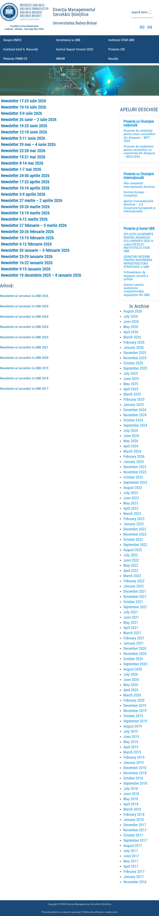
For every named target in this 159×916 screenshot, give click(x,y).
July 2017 (130, 851)
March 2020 (132, 695)
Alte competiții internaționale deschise (139, 184)
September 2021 (135, 607)
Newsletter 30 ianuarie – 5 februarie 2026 (35, 250)
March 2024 (132, 451)
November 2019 (135, 711)
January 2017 (133, 877)
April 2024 (130, 446)
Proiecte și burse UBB (139, 228)
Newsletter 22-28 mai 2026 (23, 150)
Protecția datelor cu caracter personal (61, 912)
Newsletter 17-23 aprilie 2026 (25, 181)
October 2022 (133, 539)
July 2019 (130, 731)
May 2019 (130, 742)
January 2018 (133, 820)
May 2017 (130, 861)
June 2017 (131, 856)
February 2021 (134, 638)
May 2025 (130, 384)
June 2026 (131, 322)
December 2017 (134, 825)
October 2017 (133, 835)
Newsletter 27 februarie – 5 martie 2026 (34, 225)
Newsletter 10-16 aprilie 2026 (25, 188)
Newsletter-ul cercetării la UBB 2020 (24, 358)
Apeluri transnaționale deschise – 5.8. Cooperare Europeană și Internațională (140, 206)
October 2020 (133, 659)
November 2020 (135, 654)
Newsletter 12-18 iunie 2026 (24, 131)
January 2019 (133, 763)
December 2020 (134, 648)
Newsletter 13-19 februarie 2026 (27, 237)
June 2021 (131, 617)
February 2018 (134, 814)
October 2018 (133, 778)
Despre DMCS (12, 40)
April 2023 (130, 508)
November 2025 (135, 358)
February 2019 (134, 757)
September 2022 (135, 545)
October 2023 (133, 477)
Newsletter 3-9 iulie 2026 (21, 113)
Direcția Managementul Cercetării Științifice (74, 12)
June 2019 (131, 737)
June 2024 (131, 436)
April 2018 (130, 804)
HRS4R (60, 59)
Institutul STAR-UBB (121, 40)
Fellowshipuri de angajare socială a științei (136, 275)
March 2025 (132, 394)
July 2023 (130, 493)
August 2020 (132, 669)
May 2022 (130, 565)
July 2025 (130, 373)
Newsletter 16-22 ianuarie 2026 (27, 262)
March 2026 (132, 337)
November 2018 (135, 773)
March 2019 (132, 752)
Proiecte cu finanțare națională (139, 123)
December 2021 (134, 591)
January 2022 (133, 586)
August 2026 (132, 311)
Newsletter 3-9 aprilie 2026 (23, 194)
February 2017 (134, 872)
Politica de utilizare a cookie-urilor (100, 912)
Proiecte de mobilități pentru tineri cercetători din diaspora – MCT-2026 (139, 136)
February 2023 (134, 519)
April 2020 (130, 690)
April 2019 (130, 747)
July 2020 (130, 674)
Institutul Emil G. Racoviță (20, 49)
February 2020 (134, 700)
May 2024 (130, 441)
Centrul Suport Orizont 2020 (74, 49)
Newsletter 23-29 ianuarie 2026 (27, 256)
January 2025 (133, 405)
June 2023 (131, 498)
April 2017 (130, 866)
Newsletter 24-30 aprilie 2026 (25, 175)
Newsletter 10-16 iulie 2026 (23, 107)
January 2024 (133, 462)
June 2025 (131, 379)
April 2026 (130, 332)
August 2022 (132, 550)
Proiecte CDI (116, 49)
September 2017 (135, 840)
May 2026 (130, 327)
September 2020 (135, 664)
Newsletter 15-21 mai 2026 (23, 156)
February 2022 (134, 581)
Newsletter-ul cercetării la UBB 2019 (24, 368)
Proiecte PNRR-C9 (15, 59)
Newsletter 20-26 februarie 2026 (27, 231)
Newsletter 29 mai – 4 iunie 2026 (28, 144)
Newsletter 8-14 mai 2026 (22, 163)
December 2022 (134, 529)
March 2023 (132, 514)
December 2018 (134, 768)
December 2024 (134, 410)
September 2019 (135, 721)
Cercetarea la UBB (68, 40)
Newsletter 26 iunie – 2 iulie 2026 (29, 119)
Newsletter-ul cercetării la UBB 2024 (24, 317)
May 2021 (130, 622)
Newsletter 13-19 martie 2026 (25, 212)
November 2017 (135, 830)
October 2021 (133, 602)
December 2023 (134, 467)
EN (149, 27)
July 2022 (130, 555)
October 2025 (133, 363)
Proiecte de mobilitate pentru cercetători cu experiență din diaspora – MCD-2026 (139, 151)
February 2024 (134, 456)
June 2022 (131, 560)
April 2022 (130, 571)
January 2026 (133, 348)
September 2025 (135, 368)
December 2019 (134, 705)
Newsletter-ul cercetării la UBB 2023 (24, 327)
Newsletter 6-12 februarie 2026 (26, 244)
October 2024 (133, 420)
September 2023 (135, 482)
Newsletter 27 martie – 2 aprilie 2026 (31, 200)
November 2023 (135, 472)
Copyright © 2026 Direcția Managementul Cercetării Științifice (79, 904)
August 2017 (132, 846)
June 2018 (131, 794)
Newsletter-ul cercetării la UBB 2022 (24, 337)
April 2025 (130, 389)
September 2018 (135, 783)
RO (142, 27)
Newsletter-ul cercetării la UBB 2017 (24, 389)
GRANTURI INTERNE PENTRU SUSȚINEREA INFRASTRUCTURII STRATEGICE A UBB (138, 262)
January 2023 (133, 524)
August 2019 (132, 726)
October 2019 (133, 716)
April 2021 (130, 628)
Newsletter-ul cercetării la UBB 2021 (24, 347)
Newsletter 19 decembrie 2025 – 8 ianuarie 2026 (41, 275)
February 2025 (134, 399)
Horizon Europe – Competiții (135, 193)
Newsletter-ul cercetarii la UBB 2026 (24, 296)
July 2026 (130, 316)
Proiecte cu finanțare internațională (139, 176)
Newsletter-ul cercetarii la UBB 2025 (24, 306)
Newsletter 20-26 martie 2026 (25, 206)
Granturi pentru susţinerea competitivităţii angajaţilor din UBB (136, 290)
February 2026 (134, 342)
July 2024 (130, 431)
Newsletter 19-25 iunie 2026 (24, 125)
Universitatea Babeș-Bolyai (75, 23)
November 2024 (135, 415)
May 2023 (130, 503)
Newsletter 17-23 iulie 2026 (23, 100)
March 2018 (132, 809)
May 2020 (130, 685)
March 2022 (132, 576)
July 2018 (130, 789)
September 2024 (135, 425)
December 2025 (134, 353)
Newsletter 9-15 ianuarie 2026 (26, 268)
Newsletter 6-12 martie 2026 (24, 219)
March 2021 (132, 633)
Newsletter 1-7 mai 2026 (21, 169)
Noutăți (113, 59)
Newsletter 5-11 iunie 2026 (23, 138)
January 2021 (133, 643)
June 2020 (131, 680)
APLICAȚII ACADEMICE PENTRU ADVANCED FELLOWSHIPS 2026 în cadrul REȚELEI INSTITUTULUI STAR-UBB (138, 242)
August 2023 (132, 488)
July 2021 (130, 612)
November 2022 (135, 534)
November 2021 (135, 597)
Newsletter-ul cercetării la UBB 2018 (24, 378)
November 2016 (135, 882)
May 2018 (130, 799)
